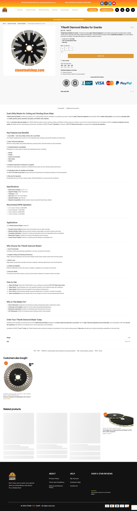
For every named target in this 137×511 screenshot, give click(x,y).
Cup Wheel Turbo (21, 393)
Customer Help (75, 482)
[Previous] (130, 91)
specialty (91, 350)
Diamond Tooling (31, 10)
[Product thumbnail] (65, 98)
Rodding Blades (51, 350)
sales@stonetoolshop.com (47, 2)
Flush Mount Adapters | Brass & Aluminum (115, 94)
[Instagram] (106, 3)
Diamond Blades (22, 23)
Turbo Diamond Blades (69, 350)
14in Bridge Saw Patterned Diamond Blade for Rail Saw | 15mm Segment (117, 430)
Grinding (5, 393)
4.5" (62, 48)
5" (66, 48)
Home (4, 23)
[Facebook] (102, 3)
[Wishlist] (31, 364)
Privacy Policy (54, 478)
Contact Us (74, 486)
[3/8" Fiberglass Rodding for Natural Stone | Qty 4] (131, 27)
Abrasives (20, 10)
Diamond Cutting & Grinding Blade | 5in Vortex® (17, 397)
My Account (74, 478)
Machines (55, 10)
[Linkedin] (110, 3)
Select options (74, 99)
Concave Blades (12, 393)
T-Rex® (100, 350)
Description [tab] (61, 108)
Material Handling (44, 10)
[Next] (133, 91)
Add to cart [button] (19, 402)
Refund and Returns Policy (56, 486)
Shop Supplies (65, 10)
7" (70, 48)
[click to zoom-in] (29, 51)
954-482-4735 (34, 2)
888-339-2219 (25, 2)
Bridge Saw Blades (107, 428)
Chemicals (75, 10)
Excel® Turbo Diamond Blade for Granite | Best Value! (83, 95)
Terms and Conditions (56, 482)
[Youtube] (114, 3)
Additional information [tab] (72, 108)
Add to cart (101, 56)
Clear (62, 51)
